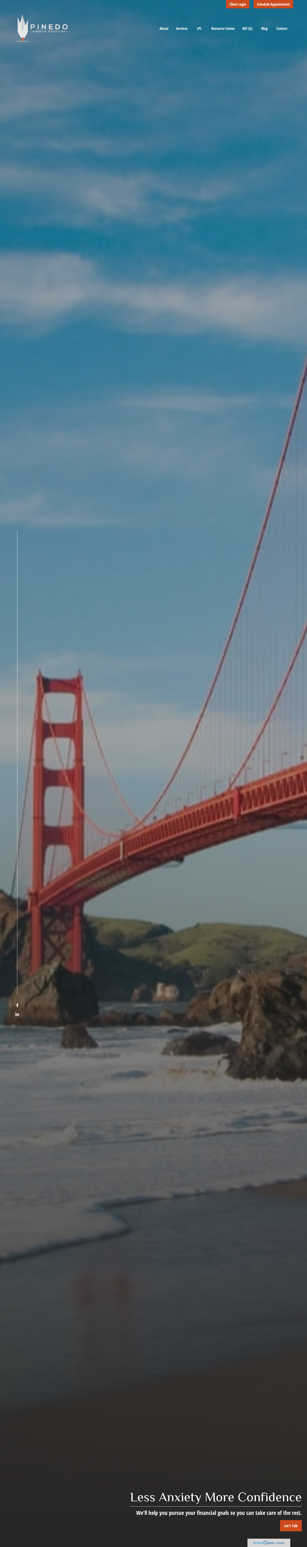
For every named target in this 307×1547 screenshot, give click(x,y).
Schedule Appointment (273, 4)
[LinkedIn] (17, 1014)
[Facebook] (17, 1005)
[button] (164, 28)
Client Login (237, 4)
